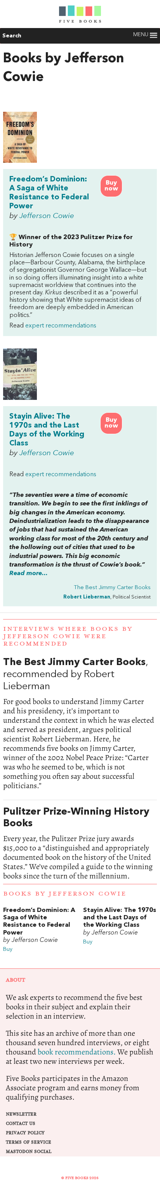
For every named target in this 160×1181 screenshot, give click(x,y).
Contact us (20, 1123)
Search (11, 36)
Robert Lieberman (86, 597)
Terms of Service (28, 1142)
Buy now (111, 186)
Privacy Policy (25, 1133)
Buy (7, 949)
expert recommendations (60, 326)
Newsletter (21, 1114)
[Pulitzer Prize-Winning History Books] (80, 843)
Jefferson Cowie (46, 216)
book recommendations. (77, 1052)
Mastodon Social (28, 1152)
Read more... (28, 573)
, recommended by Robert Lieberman (80, 723)
